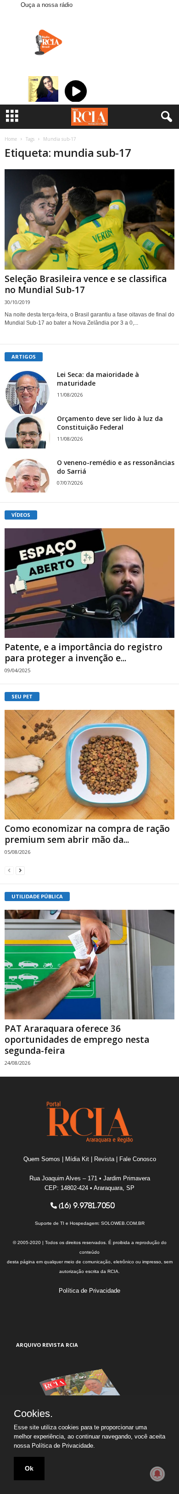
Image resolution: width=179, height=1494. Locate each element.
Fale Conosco (137, 1159)
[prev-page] (9, 870)
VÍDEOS (20, 514)
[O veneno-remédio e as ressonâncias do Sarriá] (27, 475)
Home (11, 139)
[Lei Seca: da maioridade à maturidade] (27, 393)
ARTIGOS (23, 356)
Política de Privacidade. (63, 1445)
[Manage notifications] (157, 1473)
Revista (104, 1159)
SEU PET (22, 696)
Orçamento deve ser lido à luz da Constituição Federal (110, 423)
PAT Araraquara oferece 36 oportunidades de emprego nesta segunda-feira (77, 1040)
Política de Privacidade (89, 1290)
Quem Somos (41, 1159)
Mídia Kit (77, 1159)
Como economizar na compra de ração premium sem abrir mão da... (87, 834)
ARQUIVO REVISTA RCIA (47, 1344)
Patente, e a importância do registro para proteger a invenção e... (83, 652)
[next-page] (20, 870)
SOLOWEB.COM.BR (123, 1223)
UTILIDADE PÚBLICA (37, 896)
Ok (29, 1468)
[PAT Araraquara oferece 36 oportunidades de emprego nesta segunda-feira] (89, 964)
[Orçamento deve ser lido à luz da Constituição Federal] (27, 431)
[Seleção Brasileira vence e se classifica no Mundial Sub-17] (89, 219)
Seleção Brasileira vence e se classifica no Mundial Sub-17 (86, 284)
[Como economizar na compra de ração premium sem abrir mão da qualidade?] (89, 764)
